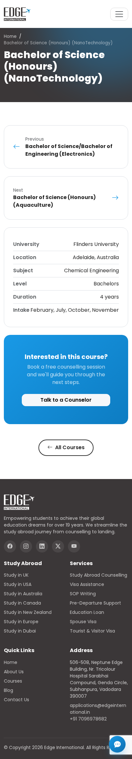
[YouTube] (74, 546)
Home (10, 36)
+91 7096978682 (88, 719)
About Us (14, 671)
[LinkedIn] (42, 546)
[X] (58, 546)
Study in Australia (23, 593)
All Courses (69, 447)
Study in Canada (22, 603)
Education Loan (87, 612)
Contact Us (16, 699)
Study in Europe (21, 621)
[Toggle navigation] (119, 14)
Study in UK (16, 575)
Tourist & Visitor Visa (92, 631)
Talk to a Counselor (66, 400)
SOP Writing (83, 593)
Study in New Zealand (28, 612)
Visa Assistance (87, 584)
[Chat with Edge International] (117, 744)
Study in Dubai (20, 631)
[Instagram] (26, 546)
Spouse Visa (83, 621)
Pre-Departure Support (95, 603)
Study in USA (17, 584)
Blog (8, 690)
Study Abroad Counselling (98, 575)
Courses (13, 681)
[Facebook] (10, 546)
